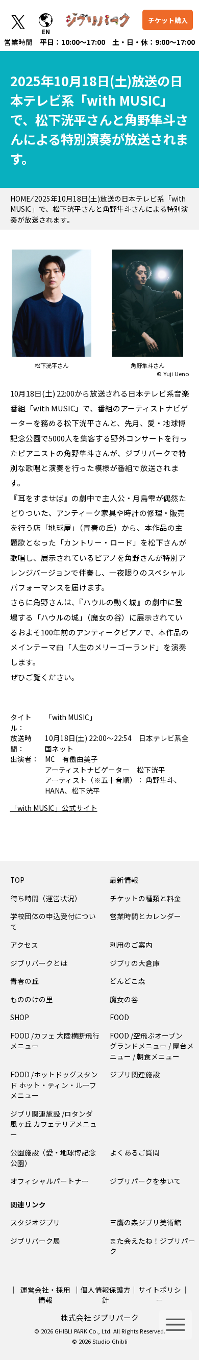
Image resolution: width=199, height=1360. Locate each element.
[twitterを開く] (18, 22)
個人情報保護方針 (106, 1294)
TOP (17, 880)
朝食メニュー (158, 1056)
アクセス (24, 944)
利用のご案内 (131, 944)
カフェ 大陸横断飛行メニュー (55, 1040)
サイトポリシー (159, 1294)
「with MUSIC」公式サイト (53, 808)
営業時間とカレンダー (145, 916)
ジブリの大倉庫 (135, 963)
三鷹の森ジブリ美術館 (145, 1222)
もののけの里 (31, 999)
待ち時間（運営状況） (46, 898)
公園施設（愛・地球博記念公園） (53, 1157)
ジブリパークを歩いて (145, 1181)
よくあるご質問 (135, 1152)
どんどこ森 (127, 981)
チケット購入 (168, 20)
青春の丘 (24, 981)
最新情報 (124, 880)
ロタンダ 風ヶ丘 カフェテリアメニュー (53, 1124)
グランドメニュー (138, 1046)
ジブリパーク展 (35, 1240)
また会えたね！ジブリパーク (152, 1245)
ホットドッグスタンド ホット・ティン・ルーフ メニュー (55, 1084)
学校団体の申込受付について (53, 921)
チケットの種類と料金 (145, 898)
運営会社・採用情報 (45, 1294)
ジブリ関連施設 (135, 1074)
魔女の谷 (124, 999)
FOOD (119, 1017)
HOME (20, 198)
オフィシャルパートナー (49, 1181)
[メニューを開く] (175, 1325)
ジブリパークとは (38, 963)
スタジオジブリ (35, 1222)
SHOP (19, 1017)
